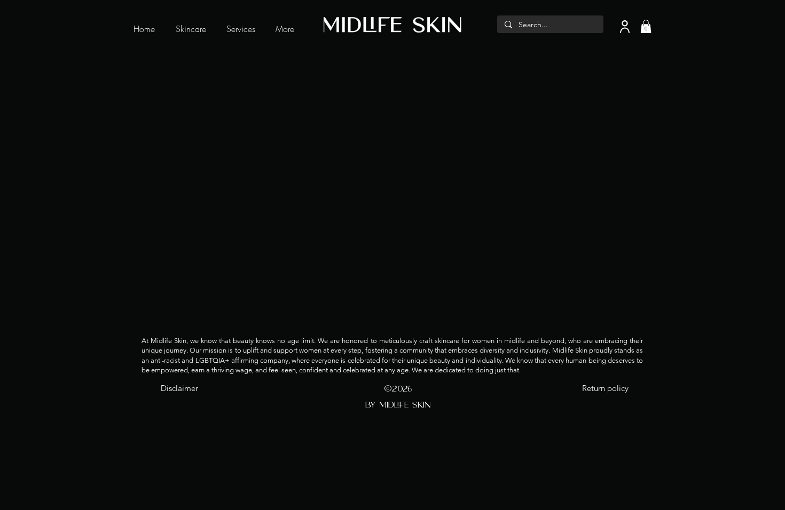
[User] (624, 26)
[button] (645, 26)
